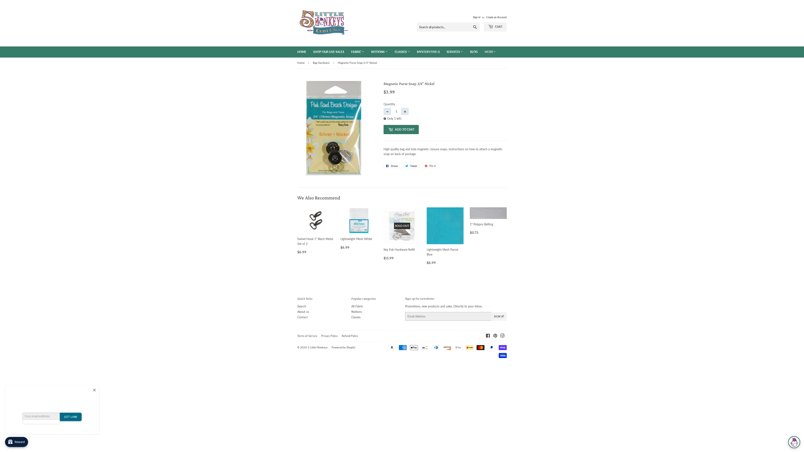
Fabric (356, 52)
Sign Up (499, 316)
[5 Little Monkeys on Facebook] (488, 336)
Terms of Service (307, 336)
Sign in (477, 17)
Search (301, 306)
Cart (498, 26)
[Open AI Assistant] (794, 442)
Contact (302, 317)
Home (301, 52)
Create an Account (496, 17)
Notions (378, 52)
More (489, 52)
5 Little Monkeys (318, 347)
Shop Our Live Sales (328, 52)
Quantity (389, 104)
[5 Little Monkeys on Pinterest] (495, 336)
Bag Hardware (321, 62)
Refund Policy (350, 336)
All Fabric (357, 306)
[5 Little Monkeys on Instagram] (502, 336)
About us (303, 311)
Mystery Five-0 (428, 52)
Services (454, 52)
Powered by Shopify (344, 347)
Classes (401, 52)
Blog (474, 52)
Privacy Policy (329, 336)
